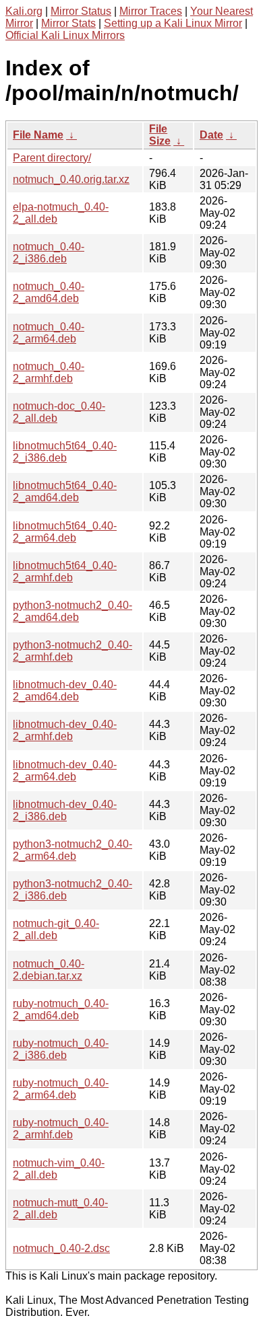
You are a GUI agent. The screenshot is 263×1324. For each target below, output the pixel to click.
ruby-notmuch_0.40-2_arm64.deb (61, 1089)
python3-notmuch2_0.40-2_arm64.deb (72, 850)
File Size (160, 135)
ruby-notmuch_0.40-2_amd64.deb (61, 1009)
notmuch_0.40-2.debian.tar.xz (48, 970)
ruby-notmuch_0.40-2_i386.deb (61, 1049)
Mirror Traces (150, 11)
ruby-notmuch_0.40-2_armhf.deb (61, 1128)
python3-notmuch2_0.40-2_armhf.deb (72, 651)
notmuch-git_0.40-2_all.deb (56, 929)
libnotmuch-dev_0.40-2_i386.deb (65, 810)
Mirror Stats (68, 23)
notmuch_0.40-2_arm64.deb (48, 332)
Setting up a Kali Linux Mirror (173, 23)
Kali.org (23, 11)
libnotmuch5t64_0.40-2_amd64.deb (65, 491)
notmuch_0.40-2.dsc (61, 1248)
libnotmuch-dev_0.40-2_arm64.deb (65, 770)
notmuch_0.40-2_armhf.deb (48, 372)
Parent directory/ (52, 157)
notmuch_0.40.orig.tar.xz (71, 179)
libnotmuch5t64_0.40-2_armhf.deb (65, 571)
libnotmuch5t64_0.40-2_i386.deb (65, 452)
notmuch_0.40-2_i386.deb (48, 252)
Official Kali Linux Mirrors (65, 35)
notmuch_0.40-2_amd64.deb (48, 292)
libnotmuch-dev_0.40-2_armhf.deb (65, 730)
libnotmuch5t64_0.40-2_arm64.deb (65, 532)
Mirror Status (81, 11)
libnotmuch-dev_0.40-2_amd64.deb (65, 690)
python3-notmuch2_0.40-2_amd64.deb (72, 611)
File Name (38, 135)
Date (211, 135)
